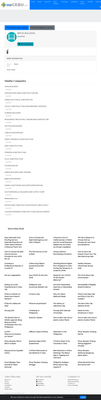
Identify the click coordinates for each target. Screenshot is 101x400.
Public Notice (82, 2)
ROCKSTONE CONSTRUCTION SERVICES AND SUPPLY (26, 205)
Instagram (40, 383)
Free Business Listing (16, 27)
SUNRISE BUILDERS (13, 113)
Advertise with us (73, 379)
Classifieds (74, 1)
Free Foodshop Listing (42, 27)
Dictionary (64, 1)
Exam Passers (55, 2)
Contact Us (71, 383)
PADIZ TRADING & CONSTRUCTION (19, 139)
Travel (39, 1)
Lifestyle (90, 1)
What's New (8, 389)
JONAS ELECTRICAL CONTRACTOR (19, 100)
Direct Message (73, 385)
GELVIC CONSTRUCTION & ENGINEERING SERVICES (25, 106)
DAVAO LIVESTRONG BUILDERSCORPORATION (24, 185)
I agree (83, 397)
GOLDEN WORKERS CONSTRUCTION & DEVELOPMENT (27, 212)
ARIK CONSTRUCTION (13, 146)
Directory (47, 1)
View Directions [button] (26, 44)
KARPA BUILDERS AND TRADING (18, 172)
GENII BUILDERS (11, 86)
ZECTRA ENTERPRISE (13, 126)
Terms (6, 381)
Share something (73, 381)
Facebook (40, 379)
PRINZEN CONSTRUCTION (15, 152)
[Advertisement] (50, 14)
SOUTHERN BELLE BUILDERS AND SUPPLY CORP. (25, 192)
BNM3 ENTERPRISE (13, 179)
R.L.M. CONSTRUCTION (14, 159)
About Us (7, 379)
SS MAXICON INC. (11, 166)
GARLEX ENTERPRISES (14, 133)
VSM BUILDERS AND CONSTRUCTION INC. (21, 93)
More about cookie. (71, 397)
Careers (7, 387)
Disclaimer (8, 385)
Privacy (7, 383)
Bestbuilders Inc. (11, 198)
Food (33, 1)
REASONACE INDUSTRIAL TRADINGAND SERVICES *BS (27, 119)
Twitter (39, 381)
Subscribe (40, 385)
